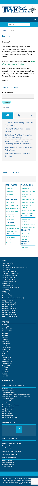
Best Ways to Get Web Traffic (28, 210)
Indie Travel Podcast (8, 462)
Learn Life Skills (7, 401)
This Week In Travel (8, 465)
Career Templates (10, 225)
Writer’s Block (25, 239)
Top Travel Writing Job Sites (12, 228)
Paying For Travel (26, 236)
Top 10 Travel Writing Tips (28, 202)
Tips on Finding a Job (11, 231)
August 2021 (6, 366)
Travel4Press (6, 411)
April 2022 (5, 353)
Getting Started (6, 279)
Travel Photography (8, 304)
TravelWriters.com (7, 415)
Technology (5, 296)
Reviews (4, 294)
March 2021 (5, 376)
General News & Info (8, 275)
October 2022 (6, 345)
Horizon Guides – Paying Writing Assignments (16, 394)
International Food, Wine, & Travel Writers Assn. (16, 397)
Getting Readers (7, 277)
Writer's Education (7, 312)
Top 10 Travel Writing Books (28, 191)
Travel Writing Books (8, 310)
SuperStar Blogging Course (10, 405)
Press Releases (10, 214)
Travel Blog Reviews (8, 302)
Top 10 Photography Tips (27, 188)
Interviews (5, 283)
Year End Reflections (8, 316)
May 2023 (5, 337)
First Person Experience (9, 273)
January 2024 (6, 327)
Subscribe (6, 102)
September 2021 (7, 363)
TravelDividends (7, 413)
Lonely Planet (6, 403)
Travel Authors (9, 188)
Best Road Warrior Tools (27, 213)
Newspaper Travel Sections (12, 208)
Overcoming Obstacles (9, 288)
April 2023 (5, 339)
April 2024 (5, 325)
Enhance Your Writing (8, 271)
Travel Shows (6, 306)
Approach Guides (7, 388)
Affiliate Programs (10, 237)
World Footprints (7, 467)
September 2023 (7, 331)
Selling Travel (9, 243)
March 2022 (5, 355)
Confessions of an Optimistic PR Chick (14, 267)
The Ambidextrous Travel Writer (11, 298)
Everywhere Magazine (8, 392)
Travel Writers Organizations (28, 227)
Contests (5, 269)
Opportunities (6, 285)
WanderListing (6, 448)
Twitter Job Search (8, 446)
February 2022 (6, 357)
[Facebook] (19, 2)
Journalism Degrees (8, 399)
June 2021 (5, 370)
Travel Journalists (10, 197)
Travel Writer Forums (26, 222)
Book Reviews (6, 263)
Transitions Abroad (8, 407)
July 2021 (5, 368)
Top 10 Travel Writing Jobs (28, 199)
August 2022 (6, 349)
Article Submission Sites (12, 205)
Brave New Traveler (8, 390)
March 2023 (5, 341)
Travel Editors (9, 194)
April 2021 (5, 374)
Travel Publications (10, 217)
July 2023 (5, 333)
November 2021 (7, 362)
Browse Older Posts (8, 380)
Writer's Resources (8, 314)
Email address (7, 93)
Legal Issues (25, 247)
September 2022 (7, 347)
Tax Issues (24, 250)
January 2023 (6, 343)
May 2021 (5, 372)
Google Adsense (10, 240)
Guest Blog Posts (7, 281)
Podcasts (5, 290)
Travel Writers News (8, 409)
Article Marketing (10, 202)
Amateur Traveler (7, 460)
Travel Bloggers (10, 191)
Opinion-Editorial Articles (12, 211)
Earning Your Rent (26, 233)
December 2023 (7, 329)
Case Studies (6, 265)
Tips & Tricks (6, 300)
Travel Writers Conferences (28, 224)
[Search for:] (19, 24)
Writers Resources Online (9, 417)
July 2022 (5, 351)
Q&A (3, 292)
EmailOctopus (7, 107)
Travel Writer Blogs (26, 219)
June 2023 (5, 335)
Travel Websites (10, 219)
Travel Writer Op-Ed (8, 308)
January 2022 (6, 359)
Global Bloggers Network (10, 454)
